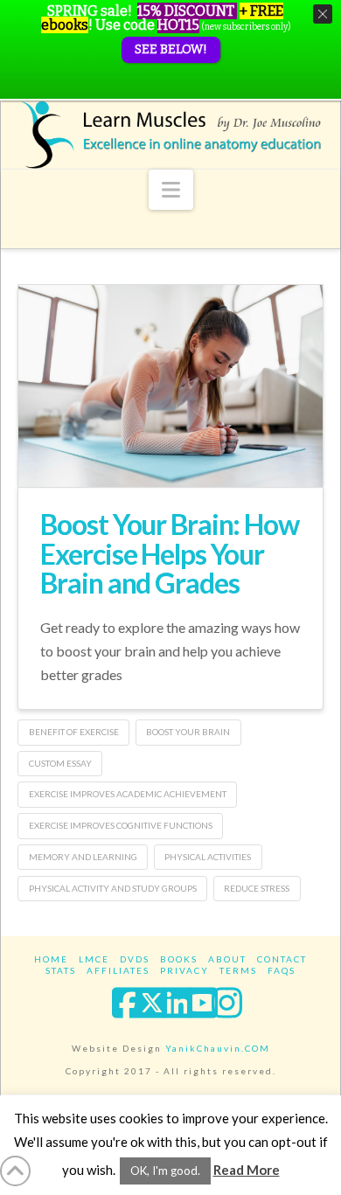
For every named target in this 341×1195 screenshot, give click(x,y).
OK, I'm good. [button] (165, 1171)
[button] (171, 190)
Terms (238, 970)
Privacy (184, 970)
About (227, 959)
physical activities (207, 856)
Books (179, 959)
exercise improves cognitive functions (120, 825)
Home (51, 959)
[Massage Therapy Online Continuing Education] (170, 135)
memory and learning (83, 856)
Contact (282, 959)
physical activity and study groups (113, 888)
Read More (246, 1170)
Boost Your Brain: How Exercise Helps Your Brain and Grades (169, 553)
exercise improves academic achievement (127, 794)
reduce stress (256, 888)
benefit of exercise (74, 731)
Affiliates (118, 970)
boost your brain (188, 731)
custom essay (60, 763)
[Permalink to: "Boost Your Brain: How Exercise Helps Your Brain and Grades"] (170, 386)
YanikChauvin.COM (217, 1048)
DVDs (135, 959)
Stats (60, 970)
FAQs (282, 970)
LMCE (94, 959)
